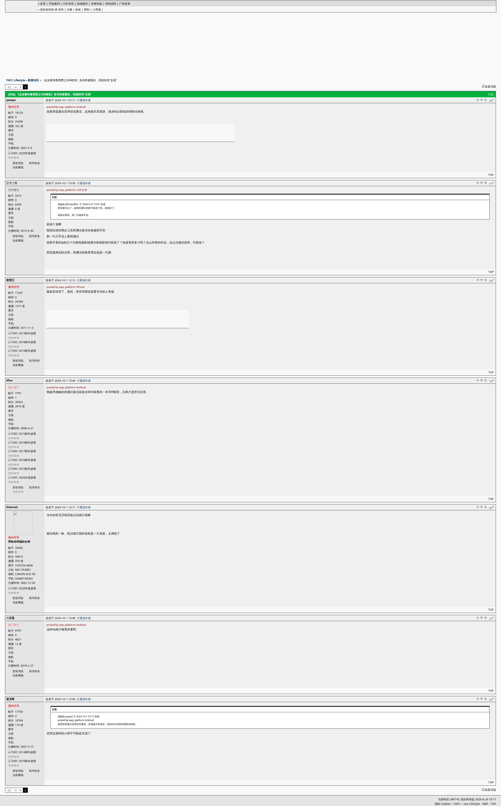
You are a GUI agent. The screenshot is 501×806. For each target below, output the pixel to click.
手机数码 (54, 3)
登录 (61, 9)
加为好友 (34, 163)
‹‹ (16, 86)
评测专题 (96, 3)
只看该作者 (84, 100)
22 (491, 699)
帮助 (86, 9)
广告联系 (124, 3)
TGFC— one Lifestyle (466, 804)
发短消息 (18, 163)
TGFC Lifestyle (15, 80)
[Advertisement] (250, 44)
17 (491, 183)
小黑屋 (97, 9)
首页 (43, 3)
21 (491, 618)
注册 (69, 9)
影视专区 (33, 80)
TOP (491, 175)
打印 (491, 94)
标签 (78, 9)
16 (491, 100)
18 (491, 280)
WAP (485, 804)
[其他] (11, 94)
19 (491, 381)
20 (491, 507)
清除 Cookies (442, 804)
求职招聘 (110, 3)
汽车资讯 (68, 3)
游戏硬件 (82, 3)
